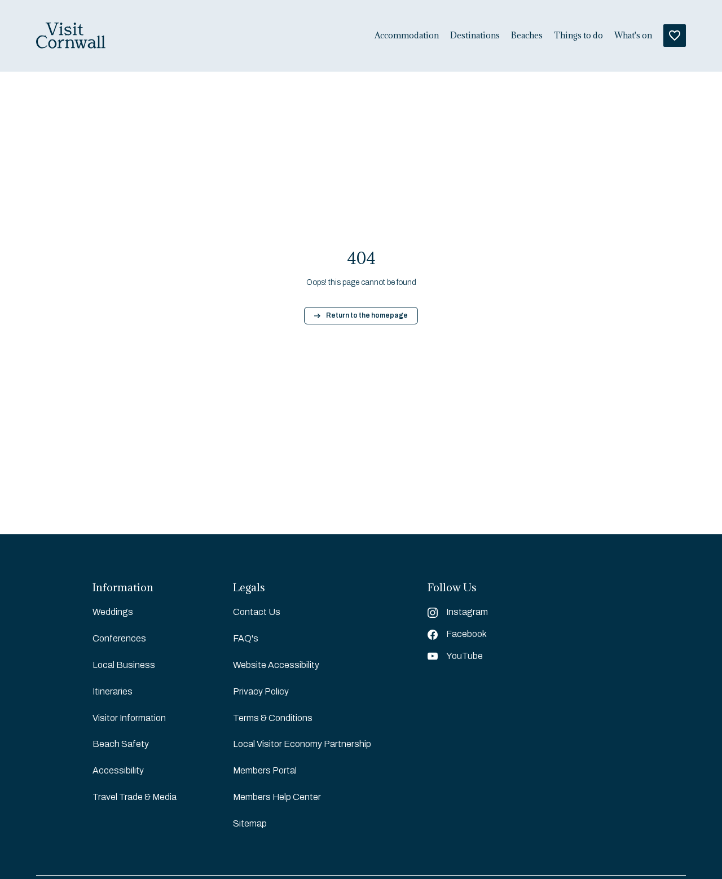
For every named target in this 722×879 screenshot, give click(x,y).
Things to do (578, 35)
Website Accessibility (276, 665)
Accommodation (407, 35)
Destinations (475, 35)
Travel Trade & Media (135, 797)
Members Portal (265, 770)
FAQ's (245, 638)
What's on (633, 35)
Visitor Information (129, 718)
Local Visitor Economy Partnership (302, 744)
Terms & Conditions (272, 718)
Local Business (124, 665)
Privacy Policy (261, 691)
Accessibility (118, 770)
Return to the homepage (367, 315)
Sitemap (250, 823)
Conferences (119, 638)
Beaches (527, 35)
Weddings (113, 612)
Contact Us (256, 612)
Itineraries (113, 691)
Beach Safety (121, 744)
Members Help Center (277, 797)
